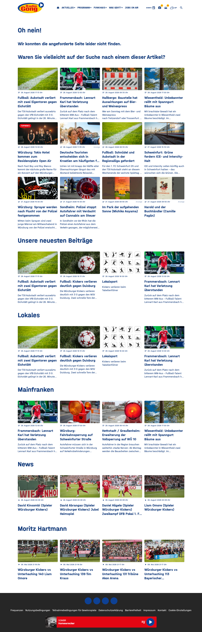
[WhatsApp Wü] (114, 600)
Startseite (58, 7)
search (181, 7)
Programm (83, 7)
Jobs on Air (131, 7)
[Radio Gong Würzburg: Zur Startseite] (31, 7)
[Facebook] (88, 600)
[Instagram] (96, 600)
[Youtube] (105, 600)
